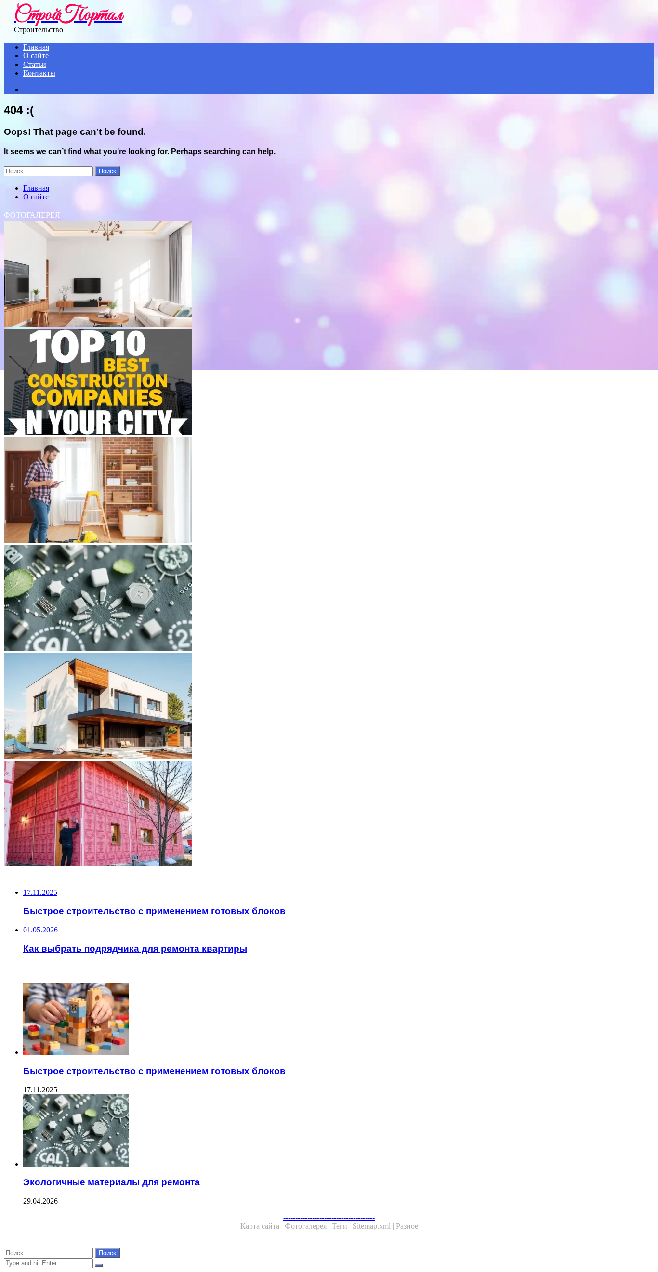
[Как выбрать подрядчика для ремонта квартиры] (293, 491)
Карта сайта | (262, 1226)
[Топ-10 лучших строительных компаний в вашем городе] (293, 383)
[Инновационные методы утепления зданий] (293, 814)
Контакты (39, 73)
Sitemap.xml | (374, 1226)
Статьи (34, 64)
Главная (36, 47)
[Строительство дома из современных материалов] (293, 707)
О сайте (36, 56)
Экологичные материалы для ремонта (111, 1182)
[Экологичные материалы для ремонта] (293, 599)
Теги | (342, 1226)
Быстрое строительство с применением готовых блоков (154, 1071)
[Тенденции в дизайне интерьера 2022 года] (293, 275)
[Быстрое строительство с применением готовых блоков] (302, 1020)
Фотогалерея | (308, 1226)
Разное (407, 1226)
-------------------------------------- (329, 1217)
